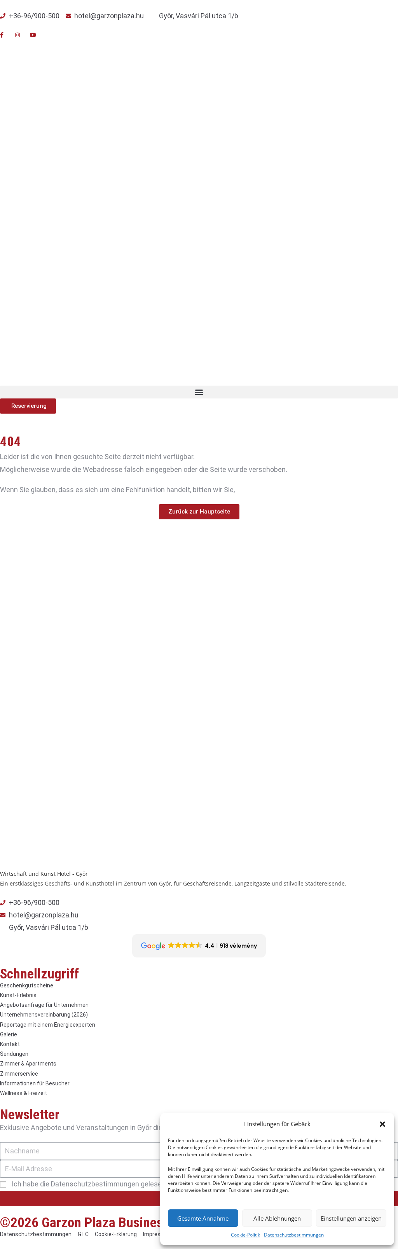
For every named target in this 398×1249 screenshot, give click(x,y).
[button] (382, 1124)
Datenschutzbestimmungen (294, 1235)
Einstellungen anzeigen (351, 1218)
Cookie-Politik (245, 1235)
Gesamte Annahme (203, 1218)
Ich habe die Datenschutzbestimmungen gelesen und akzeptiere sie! (119, 1184)
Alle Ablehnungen (277, 1218)
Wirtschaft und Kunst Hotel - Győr (44, 873)
